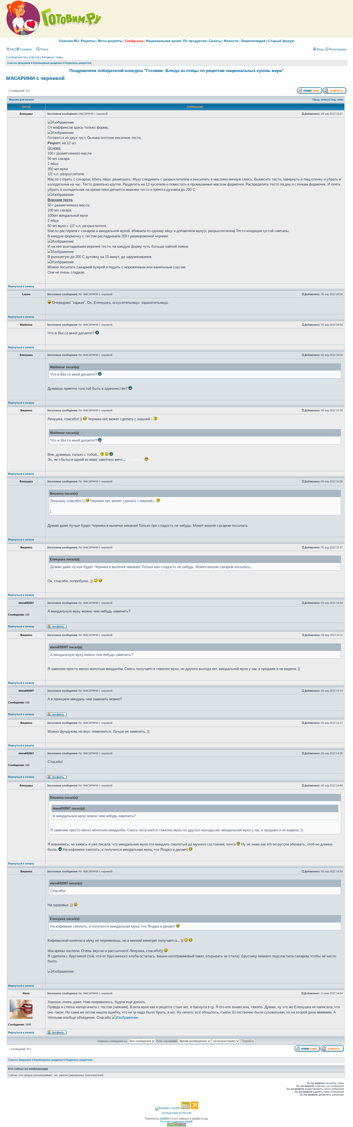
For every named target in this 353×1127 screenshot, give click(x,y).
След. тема (336, 99)
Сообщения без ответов (22, 57)
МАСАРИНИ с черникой (35, 78)
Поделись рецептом (78, 62)
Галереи (25, 49)
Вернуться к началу (21, 286)
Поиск (43, 49)
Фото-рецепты (110, 41)
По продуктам (195, 41)
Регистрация (338, 49)
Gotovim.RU (69, 41)
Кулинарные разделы (47, 62)
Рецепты (88, 41)
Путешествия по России (176, 1112)
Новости (231, 41)
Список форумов (18, 62)
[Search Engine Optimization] (176, 1125)
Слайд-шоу (134, 41)
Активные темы (52, 57)
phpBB (163, 1118)
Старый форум (281, 41)
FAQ (12, 49)
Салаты (215, 41)
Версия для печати (21, 99)
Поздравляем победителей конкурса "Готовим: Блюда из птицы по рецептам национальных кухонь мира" (176, 70)
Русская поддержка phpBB (176, 1121)
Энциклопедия (253, 41)
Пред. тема (320, 99)
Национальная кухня (163, 41)
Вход (319, 49)
